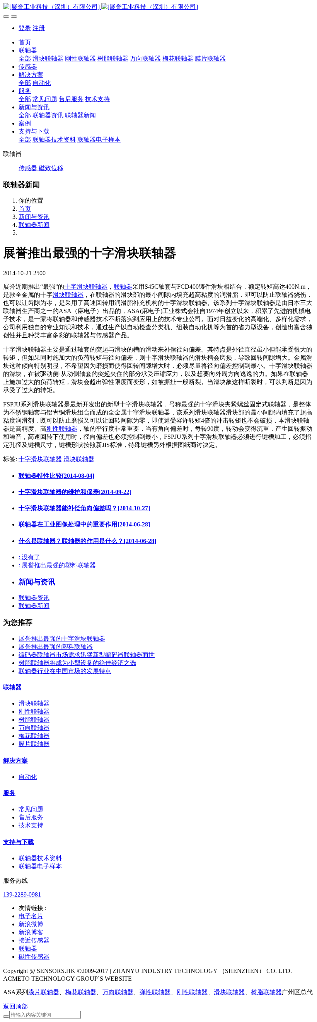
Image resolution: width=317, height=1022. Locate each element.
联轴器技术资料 (40, 858)
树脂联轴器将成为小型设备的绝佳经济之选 (77, 663)
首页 (25, 42)
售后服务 (31, 817)
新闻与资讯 (34, 216)
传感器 (29, 168)
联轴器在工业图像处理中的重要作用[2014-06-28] (84, 524)
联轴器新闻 (34, 225)
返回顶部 (15, 1006)
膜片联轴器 (34, 744)
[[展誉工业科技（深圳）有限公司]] (158, 7)
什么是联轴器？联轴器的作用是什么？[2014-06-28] (87, 541)
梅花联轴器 (34, 736)
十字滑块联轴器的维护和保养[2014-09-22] (75, 492)
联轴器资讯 (34, 597)
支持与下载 (18, 842)
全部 (25, 58)
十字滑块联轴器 (85, 286)
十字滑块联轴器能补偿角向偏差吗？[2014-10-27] (84, 508)
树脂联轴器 (34, 719)
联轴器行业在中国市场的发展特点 (65, 671)
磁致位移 (51, 168)
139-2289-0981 (22, 894)
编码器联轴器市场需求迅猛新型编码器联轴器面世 (87, 654)
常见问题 (31, 809)
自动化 (28, 776)
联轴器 (123, 286)
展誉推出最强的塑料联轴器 (56, 646)
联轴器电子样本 (40, 866)
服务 (9, 793)
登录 (25, 28)
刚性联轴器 (61, 428)
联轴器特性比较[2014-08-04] (56, 475)
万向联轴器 (34, 727)
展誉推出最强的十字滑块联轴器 (62, 638)
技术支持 (31, 825)
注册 (38, 28)
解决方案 (15, 760)
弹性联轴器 (155, 992)
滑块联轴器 (68, 294)
